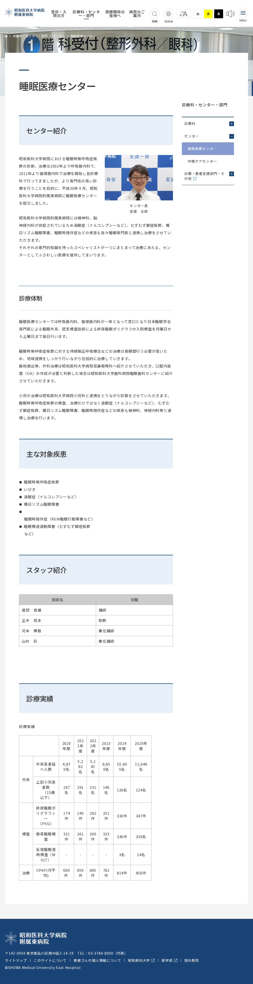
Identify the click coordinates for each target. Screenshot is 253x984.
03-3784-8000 (100, 953)
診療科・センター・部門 (86, 13)
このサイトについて (50, 960)
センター (59, 36)
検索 (155, 21)
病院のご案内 (137, 13)
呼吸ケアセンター (202, 161)
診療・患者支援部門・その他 (204, 176)
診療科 (189, 123)
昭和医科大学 (139, 960)
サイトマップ (16, 960)
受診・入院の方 (59, 13)
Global (168, 21)
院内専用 (191, 960)
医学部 (167, 960)
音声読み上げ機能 (230, 13)
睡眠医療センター (202, 148)
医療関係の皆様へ (115, 13)
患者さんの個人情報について (97, 960)
